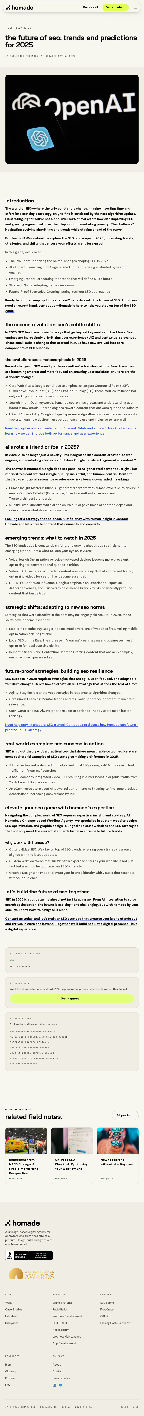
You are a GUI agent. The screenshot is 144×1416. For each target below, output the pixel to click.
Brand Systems (62, 1302)
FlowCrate (107, 1309)
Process (10, 1378)
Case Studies (13, 1309)
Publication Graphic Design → (31, 1047)
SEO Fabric (107, 1302)
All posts (125, 1115)
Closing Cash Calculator (115, 1323)
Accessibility (61, 1330)
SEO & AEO (60, 1323)
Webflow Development (67, 1316)
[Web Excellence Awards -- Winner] (31, 1274)
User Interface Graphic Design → (33, 1053)
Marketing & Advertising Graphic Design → (40, 1037)
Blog (8, 1364)
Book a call (90, 7)
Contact (58, 1371)
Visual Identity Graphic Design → (34, 1058)
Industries (11, 1316)
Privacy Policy (61, 1378)
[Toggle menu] (135, 7)
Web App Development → (26, 1063)
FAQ (7, 1385)
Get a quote (116, 7)
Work (8, 1302)
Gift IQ (104, 1316)
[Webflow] (60, 1385)
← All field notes (18, 28)
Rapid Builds (60, 1309)
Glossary (10, 1371)
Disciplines (11, 1323)
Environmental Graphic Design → (33, 1031)
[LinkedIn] (54, 1385)
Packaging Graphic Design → (30, 1042)
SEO (12, 959)
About (57, 1364)
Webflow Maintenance (67, 1336)
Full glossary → (20, 966)
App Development (64, 1343)
